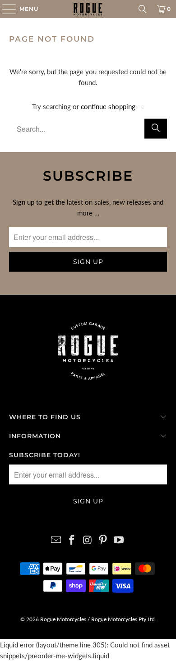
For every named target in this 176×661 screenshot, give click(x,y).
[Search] (142, 9)
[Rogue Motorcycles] (88, 9)
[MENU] (4, 9)
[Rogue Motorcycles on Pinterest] (103, 540)
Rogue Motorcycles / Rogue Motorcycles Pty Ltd (97, 619)
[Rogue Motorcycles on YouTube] (119, 540)
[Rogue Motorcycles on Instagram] (87, 540)
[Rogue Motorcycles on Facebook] (72, 540)
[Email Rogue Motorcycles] (56, 540)
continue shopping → (112, 106)
